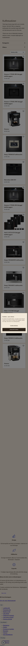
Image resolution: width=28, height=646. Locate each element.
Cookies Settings (14, 325)
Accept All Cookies (14, 329)
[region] (14, 323)
